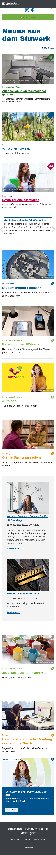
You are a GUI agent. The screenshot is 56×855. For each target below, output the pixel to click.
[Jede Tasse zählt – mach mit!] (28, 664)
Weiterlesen (13, 548)
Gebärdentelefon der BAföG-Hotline (25, 220)
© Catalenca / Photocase (44, 139)
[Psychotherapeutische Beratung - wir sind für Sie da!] (28, 730)
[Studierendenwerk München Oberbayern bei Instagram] (27, 10)
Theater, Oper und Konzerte (23, 593)
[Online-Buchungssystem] (28, 449)
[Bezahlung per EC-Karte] (28, 336)
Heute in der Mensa (28, 17)
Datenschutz (39, 840)
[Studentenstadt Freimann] (28, 279)
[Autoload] (28, 392)
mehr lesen (11, 810)
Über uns (15, 840)
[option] (28, 81)
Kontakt (26, 840)
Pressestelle (28, 847)
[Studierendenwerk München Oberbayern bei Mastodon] (33, 10)
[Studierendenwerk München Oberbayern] (15, 3)
